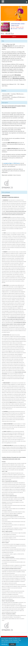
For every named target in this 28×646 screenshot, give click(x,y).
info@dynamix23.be (12, 402)
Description (5, 102)
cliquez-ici (10, 351)
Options (4, 90)
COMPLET (14, 36)
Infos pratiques (6, 192)
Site (3, 41)
